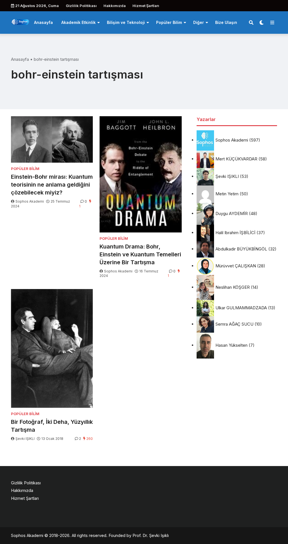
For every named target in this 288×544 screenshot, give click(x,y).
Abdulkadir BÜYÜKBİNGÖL (241, 249)
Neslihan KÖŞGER (232, 287)
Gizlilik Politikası (81, 5)
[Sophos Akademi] (20, 22)
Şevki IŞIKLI (25, 438)
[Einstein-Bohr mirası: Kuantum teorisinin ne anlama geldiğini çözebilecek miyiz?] (52, 139)
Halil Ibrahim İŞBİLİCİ (235, 232)
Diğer (198, 22)
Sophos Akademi (30, 201)
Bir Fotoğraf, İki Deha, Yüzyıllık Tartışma (52, 425)
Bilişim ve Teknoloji (126, 22)
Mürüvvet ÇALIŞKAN (235, 265)
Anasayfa (43, 22)
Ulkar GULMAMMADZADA (241, 307)
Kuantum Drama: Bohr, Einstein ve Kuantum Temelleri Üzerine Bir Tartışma (140, 254)
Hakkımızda (115, 5)
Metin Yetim (226, 193)
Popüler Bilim (169, 22)
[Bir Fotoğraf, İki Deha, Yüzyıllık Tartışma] (52, 348)
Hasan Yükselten (231, 345)
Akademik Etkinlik (78, 22)
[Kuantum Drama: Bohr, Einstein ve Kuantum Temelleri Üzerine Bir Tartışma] (140, 174)
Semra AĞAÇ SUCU (234, 324)
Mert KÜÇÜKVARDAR (236, 159)
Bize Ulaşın (226, 22)
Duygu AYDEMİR (231, 213)
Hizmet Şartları (145, 5)
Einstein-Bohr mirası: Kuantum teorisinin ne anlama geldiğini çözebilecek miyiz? (52, 184)
